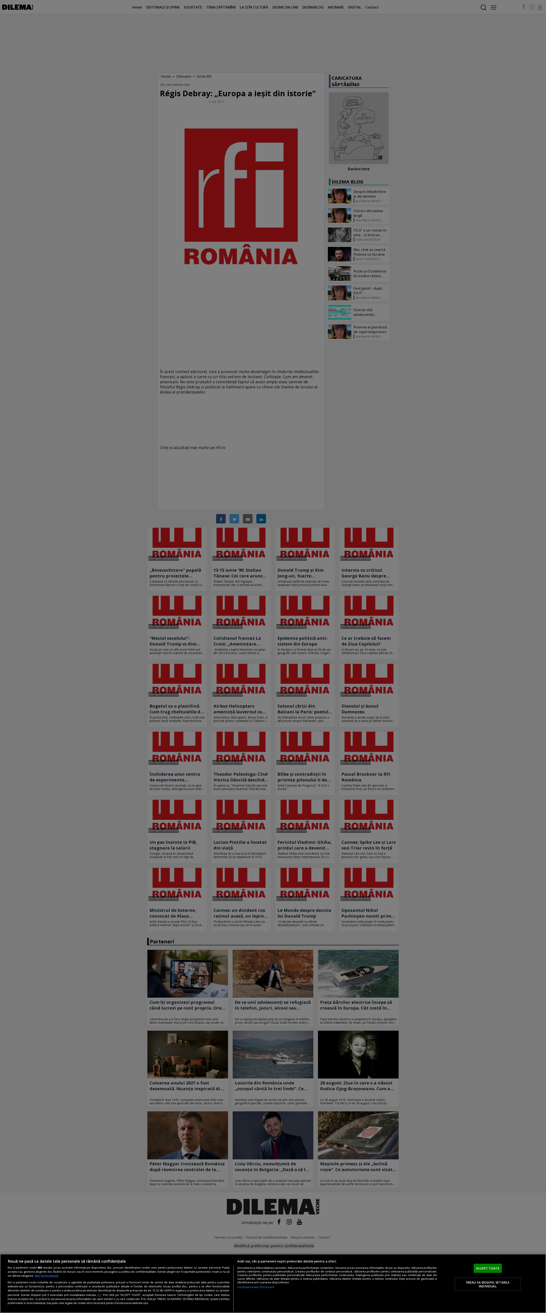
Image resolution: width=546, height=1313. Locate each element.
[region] (273, 1283)
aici (99, 1295)
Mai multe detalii (47, 1276)
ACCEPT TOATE (488, 1268)
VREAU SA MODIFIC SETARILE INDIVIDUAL (488, 1284)
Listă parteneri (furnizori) (255, 1287)
